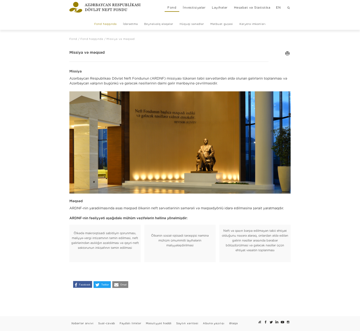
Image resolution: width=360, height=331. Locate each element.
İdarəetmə (130, 23)
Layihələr (219, 7)
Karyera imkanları (252, 23)
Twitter (105, 284)
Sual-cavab (106, 323)
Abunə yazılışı (213, 323)
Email (123, 284)
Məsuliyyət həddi (159, 323)
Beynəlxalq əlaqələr (158, 23)
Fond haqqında (105, 23)
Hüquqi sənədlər (192, 23)
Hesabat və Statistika (252, 7)
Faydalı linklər (131, 323)
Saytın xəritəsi (187, 323)
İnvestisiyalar (194, 7)
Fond (171, 7)
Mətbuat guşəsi (221, 23)
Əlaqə (233, 323)
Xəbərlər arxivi (82, 323)
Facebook (84, 284)
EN (278, 7)
